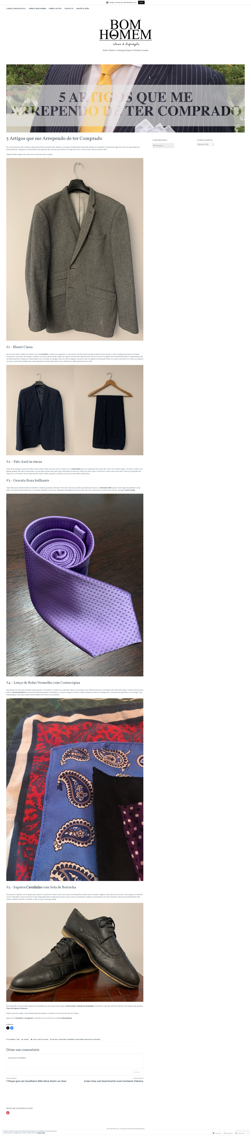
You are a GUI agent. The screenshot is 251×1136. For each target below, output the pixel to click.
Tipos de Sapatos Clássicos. (17, 1008)
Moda (46, 1039)
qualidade (96, 1039)
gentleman (80, 1039)
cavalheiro (63, 1039)
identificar (88, 1039)
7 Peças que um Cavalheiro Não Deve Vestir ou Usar (36, 1080)
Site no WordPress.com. (112, 1129)
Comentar (136, 1072)
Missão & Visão (82, 8)
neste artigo (130, 490)
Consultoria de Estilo (16, 8)
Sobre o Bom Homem (37, 8)
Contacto (69, 8)
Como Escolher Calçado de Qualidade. (79, 1006)
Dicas (35, 1039)
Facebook (19, 1018)
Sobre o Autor (55, 8)
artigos (55, 1039)
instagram (29, 1018)
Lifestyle (40, 1039)
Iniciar (141, 2)
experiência (71, 1039)
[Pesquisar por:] (163, 146)
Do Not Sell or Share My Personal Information (132, 1129)
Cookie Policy (41, 1133)
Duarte (26, 1039)
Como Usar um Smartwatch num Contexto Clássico (113, 1080)
